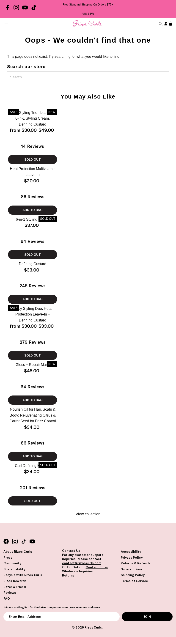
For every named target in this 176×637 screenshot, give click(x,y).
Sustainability (14, 569)
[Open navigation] (6, 23)
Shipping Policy (133, 575)
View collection (88, 514)
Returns (68, 575)
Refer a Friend (14, 587)
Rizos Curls (93, 627)
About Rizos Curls (17, 551)
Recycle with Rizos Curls (22, 575)
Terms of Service (134, 581)
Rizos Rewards (15, 581)
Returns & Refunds (136, 563)
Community (12, 563)
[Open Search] (160, 23)
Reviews (9, 592)
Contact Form (97, 567)
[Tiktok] (34, 9)
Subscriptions (132, 569)
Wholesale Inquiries (77, 571)
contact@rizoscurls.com (81, 563)
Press (7, 557)
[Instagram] (16, 9)
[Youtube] (25, 9)
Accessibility (131, 551)
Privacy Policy (132, 557)
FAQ (6, 598)
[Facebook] (7, 9)
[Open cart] (170, 23)
